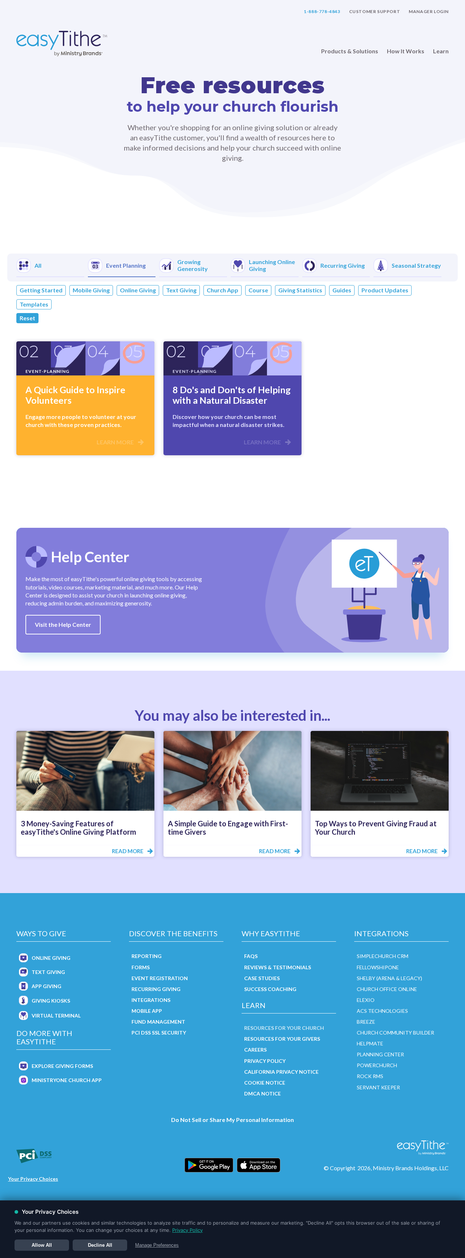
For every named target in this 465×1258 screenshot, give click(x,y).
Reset (27, 317)
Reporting (147, 956)
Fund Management (158, 1022)
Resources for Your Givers (282, 1039)
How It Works (405, 51)
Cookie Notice (264, 1083)
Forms (141, 967)
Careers (255, 1050)
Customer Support (374, 11)
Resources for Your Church (284, 1028)
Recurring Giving (156, 989)
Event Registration (160, 978)
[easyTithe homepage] (423, 1147)
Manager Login (429, 11)
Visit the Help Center (63, 624)
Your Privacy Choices (33, 1179)
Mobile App (147, 1011)
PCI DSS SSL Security (159, 1032)
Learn (441, 51)
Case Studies (262, 978)
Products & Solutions (349, 51)
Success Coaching (270, 989)
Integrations (151, 1000)
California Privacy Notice (281, 1072)
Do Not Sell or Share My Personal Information (232, 1120)
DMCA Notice (262, 1093)
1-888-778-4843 (322, 11)
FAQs (251, 956)
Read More (127, 851)
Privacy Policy (265, 1061)
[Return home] (61, 44)
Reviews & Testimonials (277, 967)
